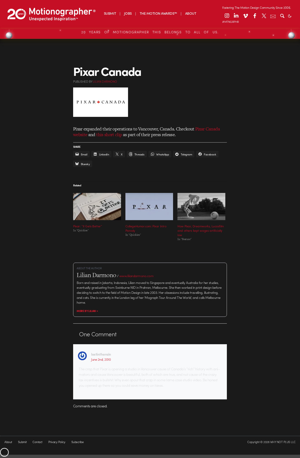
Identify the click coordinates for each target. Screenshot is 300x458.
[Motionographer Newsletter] (273, 16)
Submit (22, 441)
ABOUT (190, 13)
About (8, 441)
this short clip (109, 134)
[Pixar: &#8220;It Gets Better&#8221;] (97, 206)
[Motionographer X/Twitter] (264, 16)
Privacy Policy (56, 441)
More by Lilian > (87, 311)
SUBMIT (110, 13)
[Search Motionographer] (282, 16)
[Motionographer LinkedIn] (236, 16)
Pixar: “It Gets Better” (87, 226)
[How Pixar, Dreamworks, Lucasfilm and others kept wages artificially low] (201, 206)
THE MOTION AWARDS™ (158, 13)
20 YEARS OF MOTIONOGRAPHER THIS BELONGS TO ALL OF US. (150, 32)
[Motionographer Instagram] (227, 16)
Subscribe (77, 441)
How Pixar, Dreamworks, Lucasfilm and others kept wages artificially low (200, 230)
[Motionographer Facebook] (254, 16)
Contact (37, 441)
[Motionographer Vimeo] (245, 16)
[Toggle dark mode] (289, 16)
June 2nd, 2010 (101, 359)
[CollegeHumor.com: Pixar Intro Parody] (149, 206)
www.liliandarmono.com (136, 275)
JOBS (128, 13)
